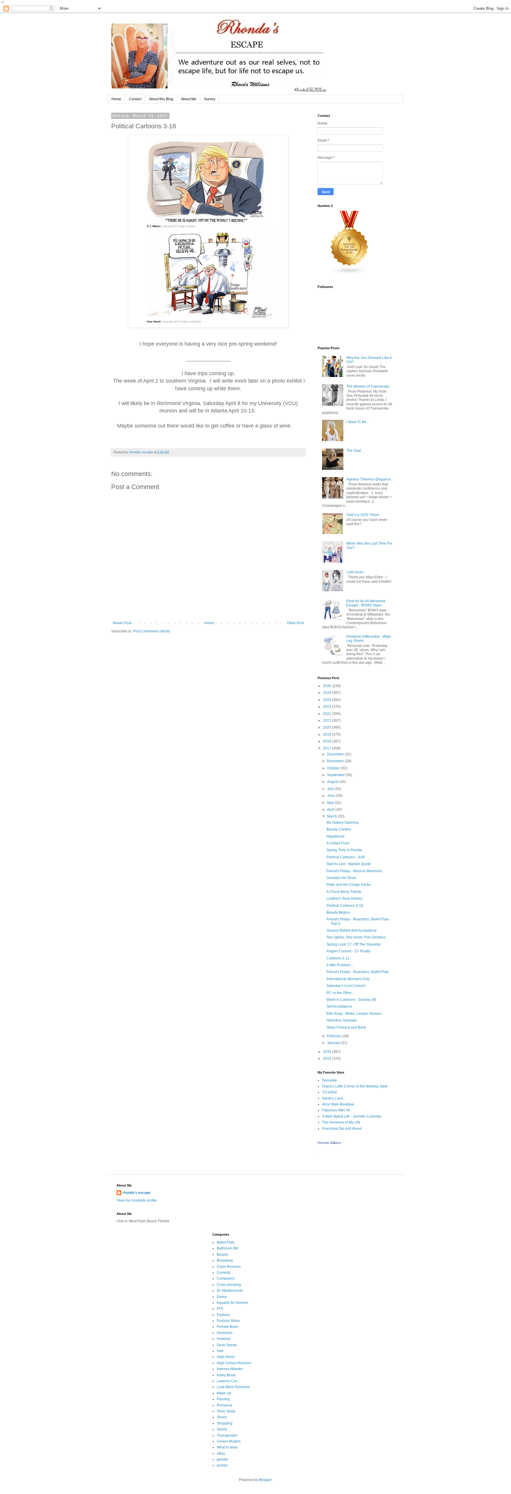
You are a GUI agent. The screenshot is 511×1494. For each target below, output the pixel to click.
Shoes (222, 1417)
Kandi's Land (332, 1098)
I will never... (356, 572)
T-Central (329, 1092)
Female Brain (227, 1327)
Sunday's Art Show (341, 878)
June (331, 796)
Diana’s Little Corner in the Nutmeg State (355, 1086)
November (336, 761)
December (336, 754)
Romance (224, 1405)
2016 (327, 1052)
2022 (327, 714)
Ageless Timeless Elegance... (370, 479)
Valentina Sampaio (341, 1020)
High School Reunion (234, 1363)
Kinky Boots (226, 1375)
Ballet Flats (226, 1242)
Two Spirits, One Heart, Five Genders (356, 937)
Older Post (295, 623)
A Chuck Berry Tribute (343, 892)
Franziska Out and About (341, 1128)
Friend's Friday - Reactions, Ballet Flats (357, 972)
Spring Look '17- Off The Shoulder (353, 944)
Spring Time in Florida (344, 850)
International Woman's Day (348, 979)
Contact (135, 99)
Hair (220, 1351)
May (331, 803)
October (334, 768)
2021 (327, 720)
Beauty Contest (338, 829)
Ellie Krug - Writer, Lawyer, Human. (354, 1013)
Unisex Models (229, 1441)
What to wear (227, 1447)
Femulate (329, 1080)
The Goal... (355, 451)
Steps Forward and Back (346, 1027)
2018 (327, 741)
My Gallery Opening (342, 822)
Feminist (223, 1339)
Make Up (224, 1393)
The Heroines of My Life (341, 1122)
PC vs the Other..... (341, 993)
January (334, 1043)
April (331, 809)
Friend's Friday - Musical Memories (354, 871)
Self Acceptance (339, 1006)
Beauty (222, 1254)
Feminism (224, 1333)
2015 (327, 1058)
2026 (327, 686)
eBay (221, 1453)
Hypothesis (335, 836)
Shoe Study (226, 1411)
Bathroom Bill (227, 1248)
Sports (222, 1429)
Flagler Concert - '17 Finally (348, 951)
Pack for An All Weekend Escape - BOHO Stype (365, 603)
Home (116, 99)
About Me (188, 99)
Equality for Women (232, 1303)
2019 (327, 734)
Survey (209, 99)
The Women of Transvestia (367, 386)
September (336, 775)
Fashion (223, 1315)
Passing (223, 1399)
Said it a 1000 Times (362, 515)
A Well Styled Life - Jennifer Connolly (351, 1116)
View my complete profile (137, 1200)
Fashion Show (228, 1321)
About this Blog (161, 99)
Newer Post (122, 623)
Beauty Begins (338, 912)
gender (222, 1459)
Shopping (224, 1423)
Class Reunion (229, 1267)
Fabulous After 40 (336, 1110)
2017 (327, 748)
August (333, 782)
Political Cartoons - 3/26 (345, 857)
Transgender (227, 1435)
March (332, 816)
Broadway (225, 1260)
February (334, 1036)
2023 (327, 707)
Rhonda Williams (329, 1143)
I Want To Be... (357, 422)
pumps (222, 1465)
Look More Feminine (233, 1387)
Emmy (222, 1297)
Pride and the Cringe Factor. (348, 885)
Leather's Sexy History (344, 898)
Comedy (223, 1272)
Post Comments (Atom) (151, 631)
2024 (327, 700)
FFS (220, 1309)
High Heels (226, 1357)
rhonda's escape (136, 1193)
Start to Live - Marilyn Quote (348, 864)
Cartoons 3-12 (338, 958)
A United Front (337, 843)
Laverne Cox (227, 1381)
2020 (327, 727)
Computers (226, 1278)
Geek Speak (227, 1345)
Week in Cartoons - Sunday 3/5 (351, 1000)
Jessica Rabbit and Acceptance (351, 930)
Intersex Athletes (230, 1369)
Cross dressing (229, 1285)
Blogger (265, 1480)
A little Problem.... (340, 965)
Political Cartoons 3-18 (344, 906)
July (330, 789)
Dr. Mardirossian (230, 1291)
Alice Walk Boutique (338, 1104)
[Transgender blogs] (349, 273)
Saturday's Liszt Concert (345, 986)
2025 (327, 693)
